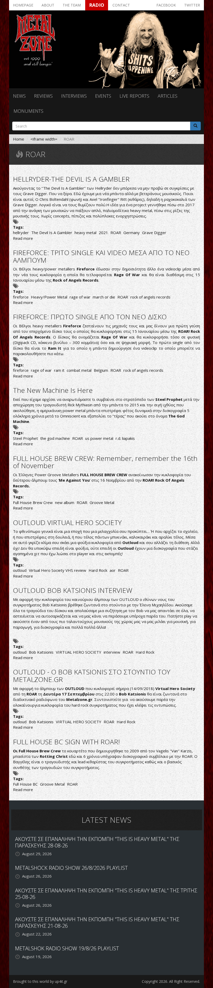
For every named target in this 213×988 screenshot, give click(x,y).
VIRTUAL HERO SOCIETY (78, 652)
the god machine (55, 438)
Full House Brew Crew (33, 502)
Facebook (166, 5)
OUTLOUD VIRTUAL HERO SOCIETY (67, 522)
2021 (103, 232)
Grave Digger (154, 232)
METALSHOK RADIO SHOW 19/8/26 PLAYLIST (67, 948)
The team (72, 5)
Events (103, 96)
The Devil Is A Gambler (51, 232)
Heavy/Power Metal (49, 297)
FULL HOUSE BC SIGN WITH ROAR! (66, 741)
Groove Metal (102, 502)
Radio (96, 5)
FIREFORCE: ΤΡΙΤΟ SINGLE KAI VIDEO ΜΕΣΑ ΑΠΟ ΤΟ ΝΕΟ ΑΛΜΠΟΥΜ (101, 256)
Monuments (28, 111)
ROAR (115, 232)
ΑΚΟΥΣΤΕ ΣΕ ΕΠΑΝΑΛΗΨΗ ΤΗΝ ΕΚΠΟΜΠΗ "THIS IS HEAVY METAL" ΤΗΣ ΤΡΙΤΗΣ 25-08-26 (106, 893)
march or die (104, 297)
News (19, 96)
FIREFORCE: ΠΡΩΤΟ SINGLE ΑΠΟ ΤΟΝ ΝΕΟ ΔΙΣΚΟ (90, 316)
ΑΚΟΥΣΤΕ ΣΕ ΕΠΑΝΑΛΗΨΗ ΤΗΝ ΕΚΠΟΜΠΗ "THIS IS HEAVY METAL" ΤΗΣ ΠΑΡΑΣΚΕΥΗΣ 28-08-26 (97, 842)
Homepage (23, 5)
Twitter (192, 5)
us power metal (99, 438)
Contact (121, 5)
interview (112, 652)
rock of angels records (150, 297)
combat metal (79, 370)
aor (113, 570)
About (48, 5)
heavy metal (85, 232)
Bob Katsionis (41, 652)
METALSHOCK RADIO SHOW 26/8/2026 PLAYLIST (71, 867)
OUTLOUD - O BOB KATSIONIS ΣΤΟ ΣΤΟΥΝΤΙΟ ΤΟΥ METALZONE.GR (91, 675)
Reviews (43, 96)
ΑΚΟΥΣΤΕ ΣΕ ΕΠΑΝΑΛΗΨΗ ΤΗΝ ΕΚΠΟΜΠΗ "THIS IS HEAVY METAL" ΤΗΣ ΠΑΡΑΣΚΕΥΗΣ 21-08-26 (97, 922)
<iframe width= (43, 139)
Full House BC (25, 784)
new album (64, 502)
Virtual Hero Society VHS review (57, 570)
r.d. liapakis (125, 438)
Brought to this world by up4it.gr (40, 981)
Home (18, 139)
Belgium (101, 370)
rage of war (80, 297)
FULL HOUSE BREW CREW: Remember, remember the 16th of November (105, 462)
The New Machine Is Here (53, 390)
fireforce (21, 297)
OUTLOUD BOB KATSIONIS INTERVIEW (72, 590)
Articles (167, 96)
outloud (19, 570)
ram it (59, 370)
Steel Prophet (25, 438)
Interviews (74, 96)
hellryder (21, 232)
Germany (131, 232)
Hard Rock (98, 570)
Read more (23, 238)
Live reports (134, 96)
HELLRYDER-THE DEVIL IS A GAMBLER (71, 179)
